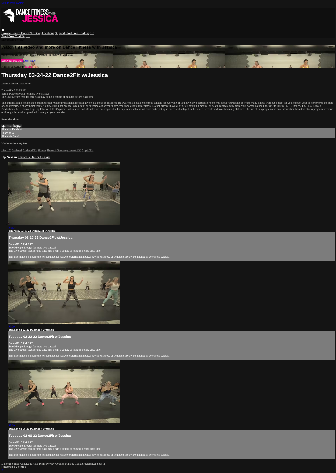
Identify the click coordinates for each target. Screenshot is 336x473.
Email (19, 126)
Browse (6, 33)
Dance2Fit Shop (31, 33)
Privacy (50, 463)
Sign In (25, 36)
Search (16, 33)
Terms (42, 463)
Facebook (7, 126)
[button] (3, 30)
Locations (48, 33)
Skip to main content (12, 2)
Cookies (60, 463)
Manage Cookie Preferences (81, 463)
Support (60, 33)
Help (36, 463)
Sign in (89, 33)
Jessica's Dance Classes (13, 83)
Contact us (26, 463)
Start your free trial (12, 60)
